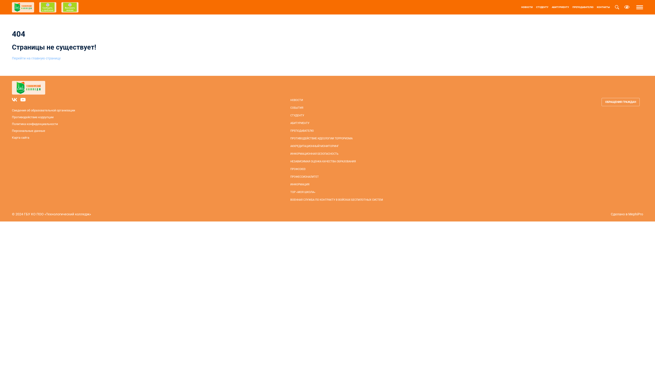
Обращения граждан (620, 102)
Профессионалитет (304, 176)
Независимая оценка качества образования (323, 161)
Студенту (542, 7)
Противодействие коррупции (33, 117)
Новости (527, 7)
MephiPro (635, 214)
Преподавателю (582, 7)
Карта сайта (20, 137)
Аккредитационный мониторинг (314, 146)
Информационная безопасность (314, 153)
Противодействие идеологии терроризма (321, 138)
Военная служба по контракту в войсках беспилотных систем (336, 199)
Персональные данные (28, 131)
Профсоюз (297, 169)
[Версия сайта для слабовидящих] (626, 7)
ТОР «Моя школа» (302, 192)
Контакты (603, 7)
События (296, 107)
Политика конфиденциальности (35, 124)
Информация (299, 184)
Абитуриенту (560, 7)
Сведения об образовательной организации (43, 110)
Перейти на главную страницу (36, 58)
